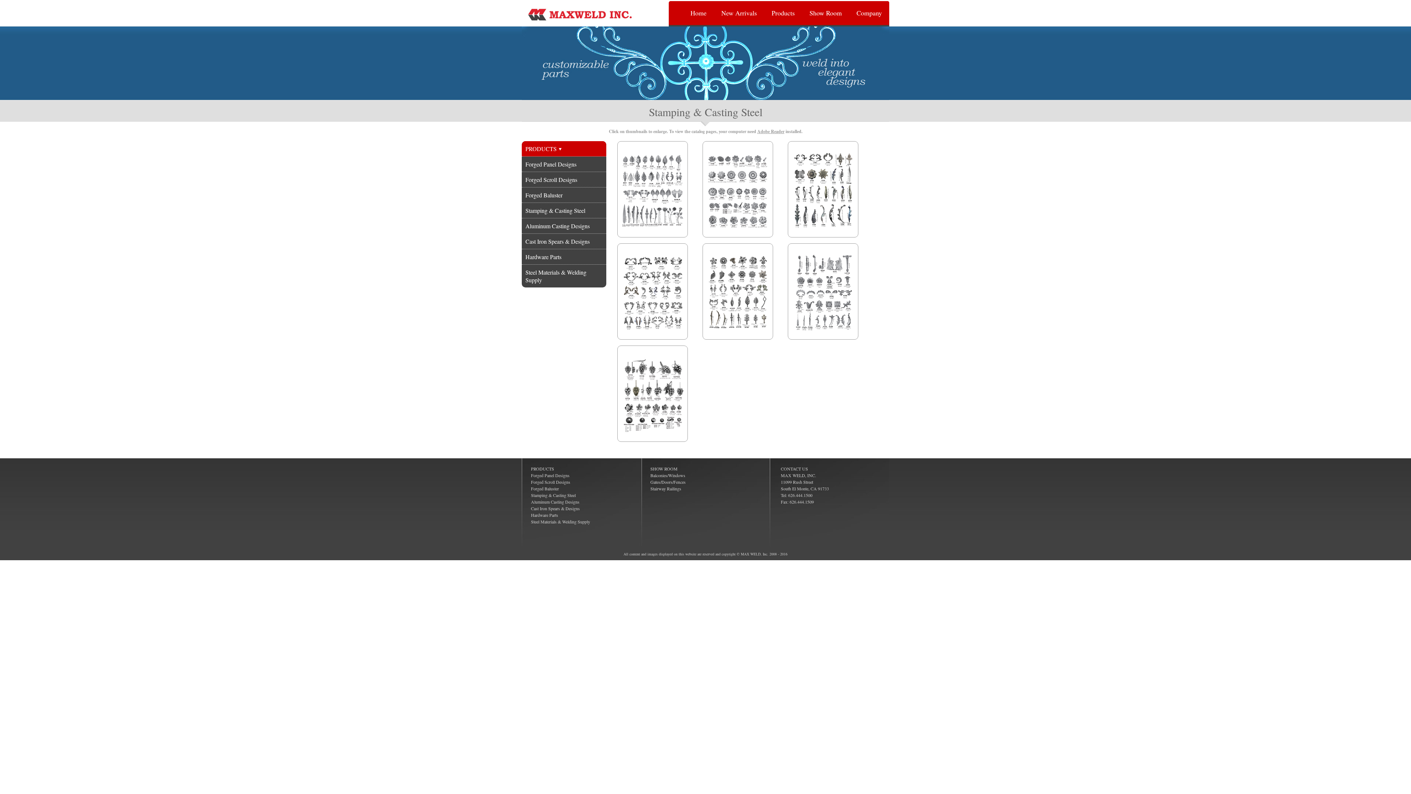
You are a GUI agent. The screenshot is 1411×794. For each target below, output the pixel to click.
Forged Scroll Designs (551, 179)
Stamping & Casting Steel (555, 210)
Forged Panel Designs (551, 164)
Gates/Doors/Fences (668, 482)
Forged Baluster (544, 195)
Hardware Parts (543, 257)
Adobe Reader (771, 131)
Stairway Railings (665, 488)
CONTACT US (794, 469)
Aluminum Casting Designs (557, 226)
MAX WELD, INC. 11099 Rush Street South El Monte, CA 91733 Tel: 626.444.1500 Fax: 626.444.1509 (805, 488)
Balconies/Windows (667, 475)
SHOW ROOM (664, 469)
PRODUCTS (541, 149)
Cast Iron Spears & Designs (557, 241)
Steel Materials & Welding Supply (555, 276)
